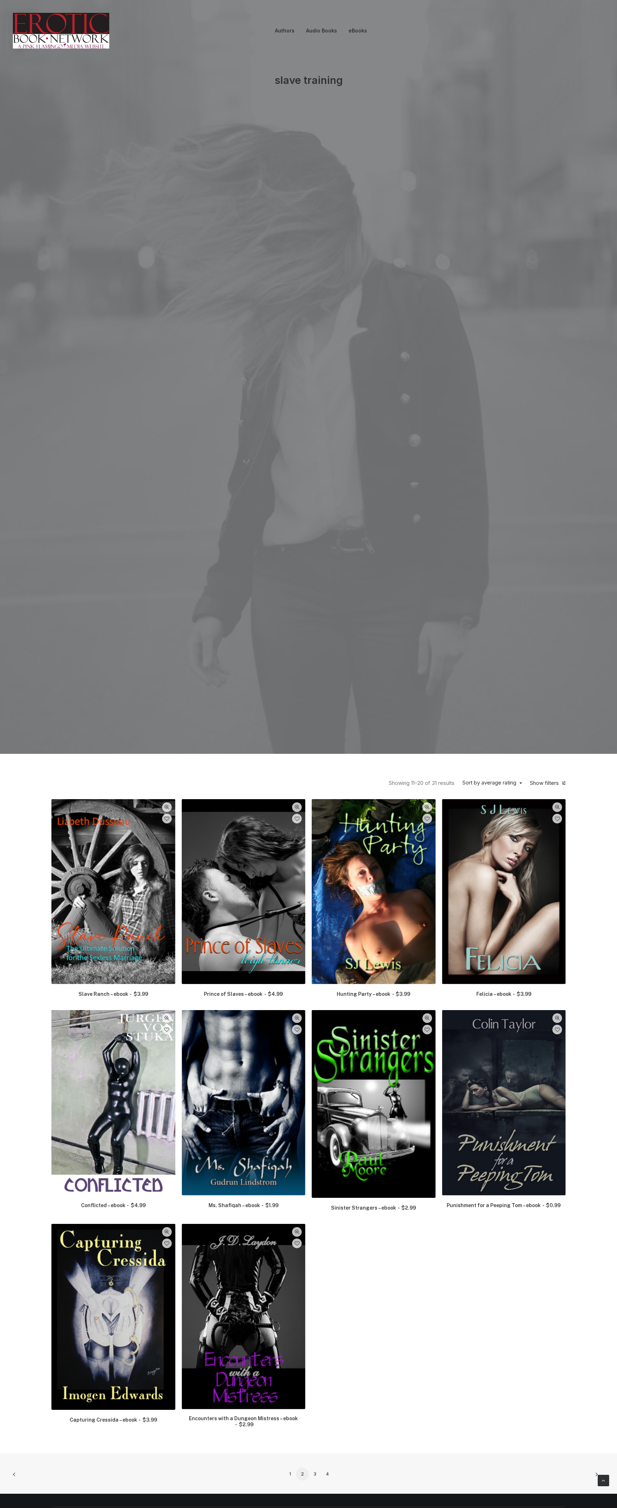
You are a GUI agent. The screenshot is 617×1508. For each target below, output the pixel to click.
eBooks (357, 30)
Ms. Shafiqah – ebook (244, 1205)
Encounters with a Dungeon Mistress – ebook (243, 1421)
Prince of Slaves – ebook (243, 994)
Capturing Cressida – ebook (113, 1420)
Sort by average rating (489, 783)
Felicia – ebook (503, 994)
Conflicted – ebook (113, 1205)
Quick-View (167, 807)
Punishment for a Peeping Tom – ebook (504, 1205)
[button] (113, 891)
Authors (285, 30)
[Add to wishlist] (167, 818)
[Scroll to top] (603, 1480)
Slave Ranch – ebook (113, 994)
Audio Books (321, 30)
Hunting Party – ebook (373, 994)
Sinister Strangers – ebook (373, 1208)
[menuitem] (285, 30)
